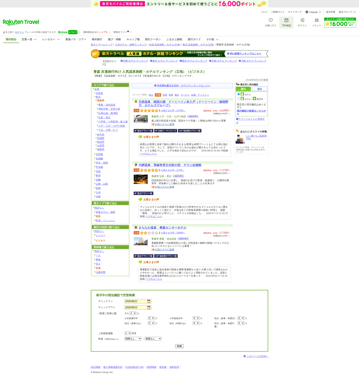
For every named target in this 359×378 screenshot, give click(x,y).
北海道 (99, 93)
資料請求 (174, 367)
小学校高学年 (131, 318)
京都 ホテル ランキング (224, 60)
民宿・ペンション (105, 220)
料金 (109, 338)
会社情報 (95, 367)
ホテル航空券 (254, 99)
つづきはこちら (148, 153)
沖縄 (98, 196)
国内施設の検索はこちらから (251, 112)
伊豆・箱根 (102, 162)
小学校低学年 (176, 318)
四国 (98, 188)
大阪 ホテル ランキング (253, 60)
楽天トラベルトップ (102, 44)
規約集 (163, 367)
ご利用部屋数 (105, 333)
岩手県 (100, 134)
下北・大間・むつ (108, 130)
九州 (98, 192)
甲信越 (99, 167)
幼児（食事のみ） (133, 323)
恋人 (98, 263)
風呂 (177, 95)
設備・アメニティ (200, 95)
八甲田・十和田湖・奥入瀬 (113, 121)
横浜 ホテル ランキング (194, 60)
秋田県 (100, 142)
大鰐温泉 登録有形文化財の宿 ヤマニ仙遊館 (170, 165)
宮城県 (100, 138)
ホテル (248, 94)
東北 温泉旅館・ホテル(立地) (198, 44)
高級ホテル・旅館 (105, 212)
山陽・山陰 (102, 183)
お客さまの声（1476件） (173, 110)
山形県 (100, 145)
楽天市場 (330, 12)
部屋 (165, 95)
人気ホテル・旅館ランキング (131, 44)
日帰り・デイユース (166, 130)
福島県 (100, 149)
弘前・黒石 (104, 117)
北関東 (99, 154)
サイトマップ (295, 12)
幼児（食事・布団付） (225, 318)
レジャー (100, 235)
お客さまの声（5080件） (173, 232)
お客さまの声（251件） (173, 170)
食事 (171, 95)
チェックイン (105, 301)
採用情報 (151, 367)
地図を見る (193, 116)
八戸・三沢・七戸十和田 (111, 126)
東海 (98, 175)
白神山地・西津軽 (108, 113)
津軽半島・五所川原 (109, 108)
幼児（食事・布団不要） (224, 325)
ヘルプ (263, 12)
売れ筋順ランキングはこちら (245, 53)
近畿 (98, 179)
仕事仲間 (100, 272)
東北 (98, 97)
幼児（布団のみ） (178, 323)
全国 (96, 89)
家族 (98, 259)
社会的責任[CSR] (134, 367)
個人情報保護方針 (113, 367)
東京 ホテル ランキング (165, 60)
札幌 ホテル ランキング (135, 60)
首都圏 (99, 158)
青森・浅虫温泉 (106, 104)
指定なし (99, 207)
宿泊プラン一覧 (145, 130)
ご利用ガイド (277, 12)
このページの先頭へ (257, 356)
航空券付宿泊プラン (189, 130)
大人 (127, 313)
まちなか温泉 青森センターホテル (162, 227)
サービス (185, 95)
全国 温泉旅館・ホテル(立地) (164, 44)
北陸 (98, 171)
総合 (151, 95)
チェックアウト (106, 307)
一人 (98, 255)
